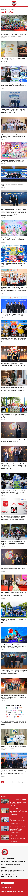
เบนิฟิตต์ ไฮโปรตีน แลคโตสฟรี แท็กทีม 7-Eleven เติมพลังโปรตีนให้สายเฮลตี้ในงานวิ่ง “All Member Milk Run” (13, 621)
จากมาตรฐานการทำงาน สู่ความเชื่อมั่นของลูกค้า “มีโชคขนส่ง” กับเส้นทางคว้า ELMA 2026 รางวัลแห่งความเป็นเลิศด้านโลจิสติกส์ (13, 85)
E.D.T (11, 814)
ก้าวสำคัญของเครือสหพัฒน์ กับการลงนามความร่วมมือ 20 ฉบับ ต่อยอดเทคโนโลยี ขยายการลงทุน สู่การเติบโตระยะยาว (13, 722)
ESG (11, 805)
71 (16, 782)
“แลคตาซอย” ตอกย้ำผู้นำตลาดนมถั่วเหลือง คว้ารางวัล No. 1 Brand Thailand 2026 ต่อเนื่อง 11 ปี (13, 440)
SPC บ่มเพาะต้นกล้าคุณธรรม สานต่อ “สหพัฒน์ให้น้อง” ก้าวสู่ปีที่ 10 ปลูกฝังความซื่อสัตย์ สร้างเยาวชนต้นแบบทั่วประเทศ (13, 416)
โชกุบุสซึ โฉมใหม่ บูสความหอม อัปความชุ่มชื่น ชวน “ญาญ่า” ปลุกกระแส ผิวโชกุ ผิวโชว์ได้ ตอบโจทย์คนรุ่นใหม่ (13, 239)
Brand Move (12, 823)
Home (2, 9)
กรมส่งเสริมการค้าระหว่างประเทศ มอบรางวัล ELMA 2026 (12, 184)
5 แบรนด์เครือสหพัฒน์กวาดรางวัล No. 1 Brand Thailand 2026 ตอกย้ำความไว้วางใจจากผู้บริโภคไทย (13, 364)
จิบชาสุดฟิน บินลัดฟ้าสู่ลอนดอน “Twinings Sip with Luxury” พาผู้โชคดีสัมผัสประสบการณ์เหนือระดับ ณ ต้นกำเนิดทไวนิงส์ (13, 60)
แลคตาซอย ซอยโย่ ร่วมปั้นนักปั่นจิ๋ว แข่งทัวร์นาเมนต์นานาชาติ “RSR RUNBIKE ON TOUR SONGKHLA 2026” (13, 543)
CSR (11, 841)
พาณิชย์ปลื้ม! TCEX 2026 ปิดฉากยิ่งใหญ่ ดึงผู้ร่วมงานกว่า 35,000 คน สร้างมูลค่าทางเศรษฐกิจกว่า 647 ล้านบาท (13, 339)
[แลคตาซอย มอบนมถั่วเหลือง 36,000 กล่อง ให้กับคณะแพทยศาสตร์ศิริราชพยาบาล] (14, 737)
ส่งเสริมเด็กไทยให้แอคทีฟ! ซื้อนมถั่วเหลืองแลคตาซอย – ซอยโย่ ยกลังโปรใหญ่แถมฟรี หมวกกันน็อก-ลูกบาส (13, 264)
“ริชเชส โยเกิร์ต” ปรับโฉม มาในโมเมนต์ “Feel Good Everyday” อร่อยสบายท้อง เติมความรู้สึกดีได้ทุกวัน (12, 160)
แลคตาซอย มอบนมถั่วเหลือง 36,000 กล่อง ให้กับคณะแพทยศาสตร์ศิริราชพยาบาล (13, 747)
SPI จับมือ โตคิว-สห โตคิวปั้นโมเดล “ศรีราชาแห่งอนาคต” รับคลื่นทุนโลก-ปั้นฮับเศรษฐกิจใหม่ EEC (12, 315)
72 (19, 782)
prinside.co (8, 891)
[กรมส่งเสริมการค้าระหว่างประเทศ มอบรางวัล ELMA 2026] (14, 174)
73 (22, 782)
